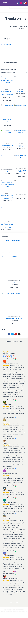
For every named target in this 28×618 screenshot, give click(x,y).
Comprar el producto (7, 229)
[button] (0, 8)
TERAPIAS (8, 245)
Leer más (7, 173)
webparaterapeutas (14, 616)
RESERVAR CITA (7, 100)
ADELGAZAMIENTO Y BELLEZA (13, 241)
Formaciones (9, 243)
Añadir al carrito (7, 125)
